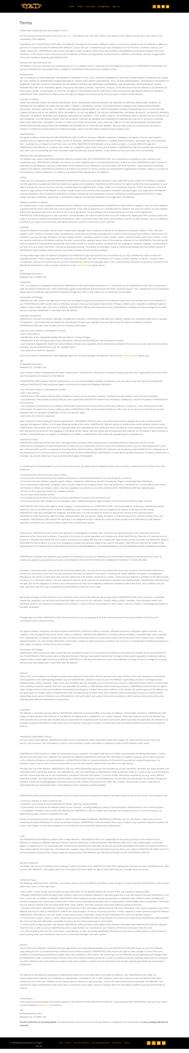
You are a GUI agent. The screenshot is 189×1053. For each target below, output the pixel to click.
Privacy (68, 1043)
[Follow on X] (158, 6)
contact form (82, 265)
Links (61, 1043)
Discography (103, 7)
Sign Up (116, 7)
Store (71, 7)
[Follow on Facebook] (154, 6)
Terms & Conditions (81, 1043)
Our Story (90, 7)
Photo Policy (116, 1043)
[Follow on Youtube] (163, 6)
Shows (80, 7)
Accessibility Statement (100, 1043)
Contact (127, 1043)
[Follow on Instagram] (167, 6)
